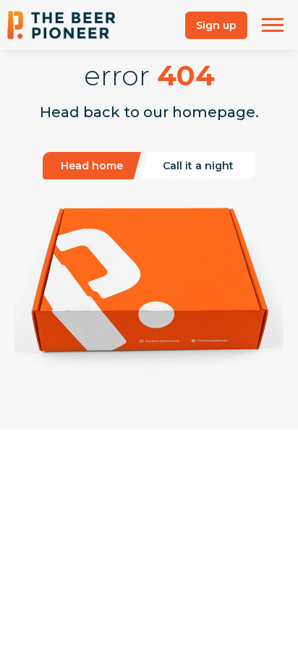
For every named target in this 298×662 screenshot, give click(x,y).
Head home (92, 165)
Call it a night (198, 165)
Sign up (216, 25)
